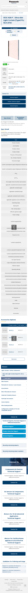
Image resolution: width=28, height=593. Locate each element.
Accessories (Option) (20, 118)
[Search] (25, 6)
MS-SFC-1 (11, 330)
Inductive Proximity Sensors (8, 395)
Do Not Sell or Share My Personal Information (14, 583)
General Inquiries (14, 105)
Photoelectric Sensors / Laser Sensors (11, 385)
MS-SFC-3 (11, 344)
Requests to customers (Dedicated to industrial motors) (11, 571)
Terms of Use (12, 579)
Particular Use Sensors (7, 398)
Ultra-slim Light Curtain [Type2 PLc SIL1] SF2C (13, 374)
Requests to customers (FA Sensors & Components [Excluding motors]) (11, 566)
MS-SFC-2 (11, 337)
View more (14, 359)
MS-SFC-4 (11, 352)
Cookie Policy (14, 581)
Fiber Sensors (4, 381)
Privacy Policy (20, 579)
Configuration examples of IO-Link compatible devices (10, 409)
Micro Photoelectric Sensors (8, 391)
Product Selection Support (14, 101)
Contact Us (14, 482)
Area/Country (15, 587)
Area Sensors (4, 388)
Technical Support (14, 97)
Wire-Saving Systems (6, 405)
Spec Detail (7, 118)
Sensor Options (5, 402)
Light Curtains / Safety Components (9, 12)
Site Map (6, 579)
